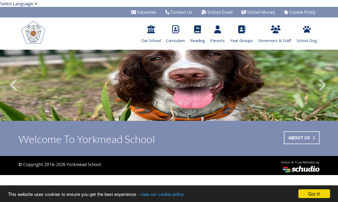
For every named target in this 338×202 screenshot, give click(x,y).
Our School (151, 40)
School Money (260, 12)
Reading (197, 40)
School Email (219, 12)
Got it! (314, 193)
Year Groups (241, 40)
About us (299, 138)
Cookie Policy (302, 12)
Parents (217, 40)
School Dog (307, 40)
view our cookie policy (162, 194)
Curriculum (175, 40)
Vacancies (146, 12)
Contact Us (181, 12)
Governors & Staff (274, 40)
